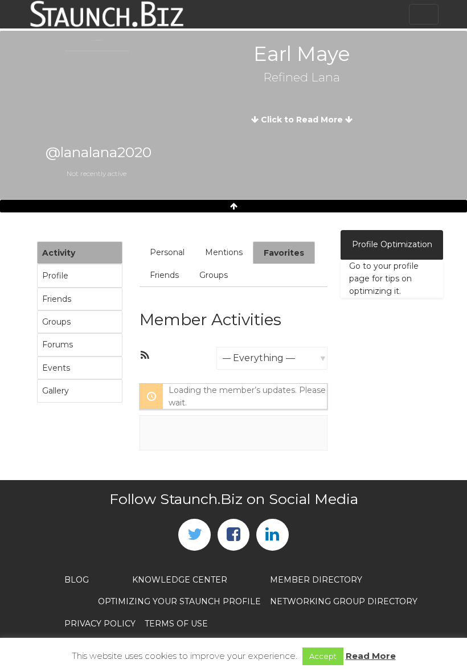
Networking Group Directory (343, 601)
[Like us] (233, 535)
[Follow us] (194, 535)
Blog (76, 580)
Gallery (55, 391)
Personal (167, 252)
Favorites (284, 253)
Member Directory (316, 580)
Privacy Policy (100, 623)
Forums (57, 344)
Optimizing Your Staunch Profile (179, 601)
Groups (56, 322)
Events (56, 368)
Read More (371, 655)
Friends (56, 299)
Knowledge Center (179, 580)
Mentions (224, 252)
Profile (55, 276)
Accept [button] (323, 656)
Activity (58, 253)
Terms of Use (176, 623)
